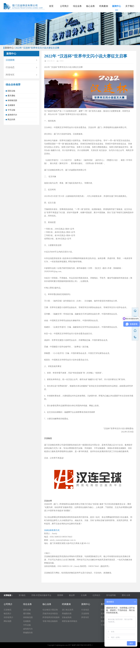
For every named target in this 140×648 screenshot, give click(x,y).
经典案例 (103, 6)
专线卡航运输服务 (90, 35)
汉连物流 (7, 610)
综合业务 (77, 6)
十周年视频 (130, 42)
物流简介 (7, 614)
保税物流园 (77, 29)
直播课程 (130, 22)
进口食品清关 (103, 15)
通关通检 (77, 22)
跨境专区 (116, 29)
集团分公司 (64, 22)
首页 (51, 6)
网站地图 (7, 621)
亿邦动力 (96, 595)
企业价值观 (64, 29)
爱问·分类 (126, 595)
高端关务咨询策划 (90, 22)
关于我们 (129, 6)
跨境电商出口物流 (90, 42)
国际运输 (77, 15)
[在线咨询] (135, 311)
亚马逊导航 (111, 595)
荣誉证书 (130, 35)
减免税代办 (77, 48)
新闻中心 (116, 6)
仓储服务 (77, 35)
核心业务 (90, 6)
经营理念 (130, 15)
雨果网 (60, 595)
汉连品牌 (64, 15)
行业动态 (116, 15)
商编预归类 (77, 55)
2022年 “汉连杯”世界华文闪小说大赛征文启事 (37, 48)
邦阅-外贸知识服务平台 (41, 595)
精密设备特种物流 (103, 35)
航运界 (72, 595)
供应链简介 (8, 617)
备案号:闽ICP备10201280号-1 (82, 645)
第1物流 (22, 595)
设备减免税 (103, 29)
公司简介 (64, 6)
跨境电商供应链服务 (90, 29)
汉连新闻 (116, 22)
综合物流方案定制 (90, 15)
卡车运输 (77, 42)
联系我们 (130, 29)
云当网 (84, 595)
